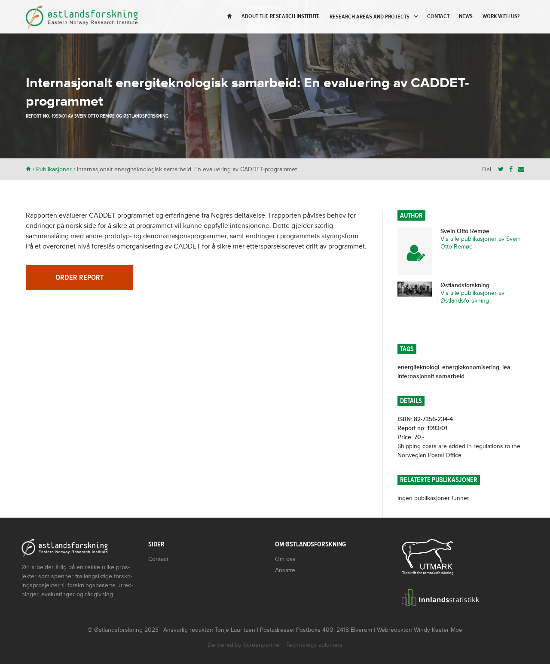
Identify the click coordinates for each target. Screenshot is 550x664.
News (466, 16)
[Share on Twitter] (501, 169)
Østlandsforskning (145, 115)
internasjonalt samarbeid (430, 376)
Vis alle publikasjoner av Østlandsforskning (472, 296)
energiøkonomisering (470, 367)
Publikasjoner (54, 169)
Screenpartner (262, 645)
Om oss (285, 559)
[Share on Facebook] (511, 169)
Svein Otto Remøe (94, 115)
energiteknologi (418, 367)
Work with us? (501, 16)
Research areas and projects (369, 17)
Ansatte (285, 570)
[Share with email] (521, 169)
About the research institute (280, 16)
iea (506, 367)
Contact (438, 16)
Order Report (79, 277)
